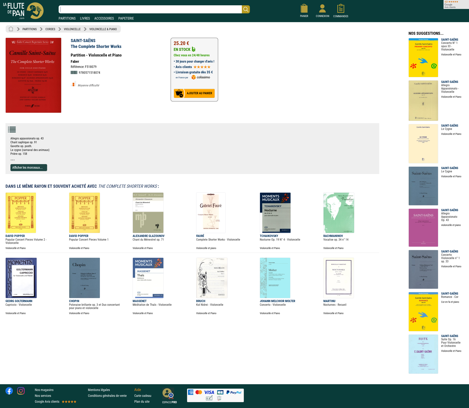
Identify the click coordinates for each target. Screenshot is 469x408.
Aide (137, 390)
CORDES (50, 29)
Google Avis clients (47, 401)
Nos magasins (44, 390)
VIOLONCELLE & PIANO (103, 29)
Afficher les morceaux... (27, 167)
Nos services (43, 396)
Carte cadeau (142, 396)
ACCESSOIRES (104, 18)
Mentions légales (99, 390)
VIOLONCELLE (72, 29)
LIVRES (85, 18)
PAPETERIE (126, 18)
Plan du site (141, 401)
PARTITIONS (67, 18)
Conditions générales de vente (110, 396)
